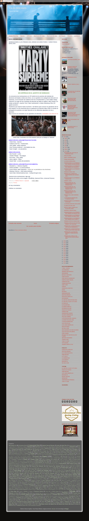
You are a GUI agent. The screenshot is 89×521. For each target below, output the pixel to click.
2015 (64, 259)
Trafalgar (61, 501)
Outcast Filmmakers (51, 489)
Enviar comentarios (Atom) (21, 230)
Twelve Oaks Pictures (13, 502)
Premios (15, 182)
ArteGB (52, 448)
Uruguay (36, 502)
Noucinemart (68, 488)
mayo (66, 143)
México (44, 486)
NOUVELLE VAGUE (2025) (70, 210)
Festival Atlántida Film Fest (41, 460)
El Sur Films (71, 456)
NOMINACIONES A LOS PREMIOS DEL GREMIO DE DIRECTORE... (72, 216)
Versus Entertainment (66, 502)
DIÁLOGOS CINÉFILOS (67, 296)
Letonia (77, 484)
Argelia (42, 448)
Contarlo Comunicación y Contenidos (61, 453)
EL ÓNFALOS (65, 303)
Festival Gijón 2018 (35, 469)
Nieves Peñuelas (44, 488)
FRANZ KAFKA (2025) (69, 159)
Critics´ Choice (31, 454)
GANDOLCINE (65, 311)
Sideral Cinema (39, 498)
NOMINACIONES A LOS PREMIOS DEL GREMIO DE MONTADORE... (72, 164)
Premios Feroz (76, 493)
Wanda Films (53, 504)
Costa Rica (12, 454)
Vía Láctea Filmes (21, 504)
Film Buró (35, 478)
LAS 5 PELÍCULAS (66, 323)
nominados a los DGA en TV (50, 113)
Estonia (43, 459)
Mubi (78, 486)
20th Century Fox (12, 445)
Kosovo (20, 484)
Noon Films (56, 488)
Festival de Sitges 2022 (69, 466)
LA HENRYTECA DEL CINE (68, 319)
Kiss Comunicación (13, 484)
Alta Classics (51, 446)
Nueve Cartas (16, 489)
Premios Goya (39, 494)
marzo (66, 147)
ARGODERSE (65, 273)
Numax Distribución (23, 489)
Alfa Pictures (38, 446)
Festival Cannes (73, 463)
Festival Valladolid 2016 (26, 476)
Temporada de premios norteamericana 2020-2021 (27, 501)
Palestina (25, 491)
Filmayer (50, 478)
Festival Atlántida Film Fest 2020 (42, 462)
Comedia (32, 453)
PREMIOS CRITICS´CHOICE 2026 (71, 221)
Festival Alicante (29, 460)
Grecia (62, 480)
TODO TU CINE (65, 341)
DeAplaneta (55, 454)
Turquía (77, 501)
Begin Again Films (68, 449)
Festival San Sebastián (43, 470)
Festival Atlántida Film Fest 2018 (14, 462)
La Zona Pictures (65, 484)
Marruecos (14, 486)
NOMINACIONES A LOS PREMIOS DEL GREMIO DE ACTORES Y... (72, 219)
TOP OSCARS (65, 342)
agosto (66, 138)
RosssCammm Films (28, 497)
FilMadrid (40, 478)
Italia (47, 482)
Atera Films (68, 448)
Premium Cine (66, 494)
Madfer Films (53, 485)
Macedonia (39, 485)
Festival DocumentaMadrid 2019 (46, 467)
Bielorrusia (22, 450)
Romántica (18, 497)
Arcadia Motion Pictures (36, 448)
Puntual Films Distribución (19, 496)
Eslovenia (20, 459)
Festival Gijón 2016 (13, 469)
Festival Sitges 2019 (27, 474)
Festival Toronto (60, 474)
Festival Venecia (14, 478)
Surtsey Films (47, 500)
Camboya (20, 452)
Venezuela (53, 502)
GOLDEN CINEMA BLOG (67, 314)
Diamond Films (63, 454)
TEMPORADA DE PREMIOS (68, 379)
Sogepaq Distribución (55, 498)
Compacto (40, 453)
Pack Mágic (69, 489)
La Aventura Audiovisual (28, 484)
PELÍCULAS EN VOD (52, 36)
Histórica (14, 481)
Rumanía (36, 497)
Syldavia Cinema (56, 500)
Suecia (11, 500)
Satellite (54, 497)
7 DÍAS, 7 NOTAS (66, 268)
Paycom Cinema (55, 491)
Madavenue (45, 485)
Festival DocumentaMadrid (22, 467)
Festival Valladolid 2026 (76, 477)
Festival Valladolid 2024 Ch (42, 477)
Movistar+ (74, 486)
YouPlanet (19, 505)
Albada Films (20, 446)
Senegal (10, 498)
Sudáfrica (78, 498)
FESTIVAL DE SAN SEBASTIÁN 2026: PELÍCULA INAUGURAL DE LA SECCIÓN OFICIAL (74, 114)
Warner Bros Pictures (63, 504)
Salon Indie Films (48, 497)
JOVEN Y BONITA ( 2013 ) (73, 84)
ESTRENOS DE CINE (66, 308)
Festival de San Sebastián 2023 (55, 466)
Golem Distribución (46, 480)
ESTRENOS (77, 36)
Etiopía (70, 459)
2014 (64, 261)
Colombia (26, 453)
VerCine (58, 502)
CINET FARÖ (65, 284)
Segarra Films (60, 497)
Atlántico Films (74, 448)
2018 (64, 253)
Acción (58, 445)
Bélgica (76, 449)
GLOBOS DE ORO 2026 (69, 205)
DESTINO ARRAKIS (66, 294)
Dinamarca (71, 454)
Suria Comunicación (38, 500)
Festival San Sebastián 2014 (71, 470)
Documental (36, 456)
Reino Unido (28, 496)
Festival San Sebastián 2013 (57, 470)
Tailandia (64, 500)
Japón (52, 482)
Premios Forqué (15, 494)
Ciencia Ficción (66, 452)
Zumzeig (38, 505)
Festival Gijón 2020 (55, 469)
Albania (24, 446)
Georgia (38, 480)
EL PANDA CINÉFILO (66, 306)
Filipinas (30, 478)
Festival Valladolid (72, 474)
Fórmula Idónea (20, 480)
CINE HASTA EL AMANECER (68, 278)
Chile (54, 452)
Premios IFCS (49, 494)
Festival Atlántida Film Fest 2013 (58, 460)
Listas (14, 485)
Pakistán (20, 491)
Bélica (10, 450)
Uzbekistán (42, 502)
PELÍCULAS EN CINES (39, 36)
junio (66, 142)
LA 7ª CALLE (65, 356)
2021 (64, 248)
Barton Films (59, 449)
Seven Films (23, 498)
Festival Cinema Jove (39, 465)
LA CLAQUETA (65, 359)
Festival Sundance (49, 474)
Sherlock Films (30, 498)
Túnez (73, 501)
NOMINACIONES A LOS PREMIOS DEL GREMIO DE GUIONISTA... (72, 167)
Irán (18, 482)
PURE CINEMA (65, 333)
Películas (72, 491)
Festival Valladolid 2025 (54, 477)
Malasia (61, 485)
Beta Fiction (16, 450)
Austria (19, 449)
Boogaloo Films (46, 450)
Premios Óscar (56, 494)
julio (66, 140)
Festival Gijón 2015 (75, 467)
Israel (42, 482)
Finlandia (60, 478)
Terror (43, 501)
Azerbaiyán (44, 449)
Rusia (41, 497)
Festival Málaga (17, 470)
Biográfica (35, 450)
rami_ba (53, 508)
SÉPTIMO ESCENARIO (67, 337)
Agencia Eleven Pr (13, 446)
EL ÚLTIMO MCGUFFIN (67, 353)
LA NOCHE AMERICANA (67, 321)
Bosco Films (52, 450)
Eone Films (71, 458)
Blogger (67, 508)
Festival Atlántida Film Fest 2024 (24, 463)
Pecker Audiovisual (64, 491)
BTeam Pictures (74, 450)
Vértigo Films (12, 504)
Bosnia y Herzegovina (60, 450)
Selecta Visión (68, 497)
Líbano (10, 485)
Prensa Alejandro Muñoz (75, 494)
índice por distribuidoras (65, 481)
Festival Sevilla (76, 473)
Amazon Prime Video (60, 446)
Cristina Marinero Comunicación (21, 454)
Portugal (58, 493)
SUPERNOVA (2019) (72, 77)
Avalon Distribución (28, 449)
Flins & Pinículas (12, 480)
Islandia (37, 482)
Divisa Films (17, 456)
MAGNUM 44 (65, 361)
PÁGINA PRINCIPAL (13, 36)
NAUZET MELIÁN (66, 376)
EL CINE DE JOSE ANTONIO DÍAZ (69, 299)
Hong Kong (27, 481)
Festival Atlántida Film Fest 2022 (70, 462)
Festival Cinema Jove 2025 (49, 465)
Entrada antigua (54, 223)
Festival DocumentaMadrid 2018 (33, 467)
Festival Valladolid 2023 (17, 477)
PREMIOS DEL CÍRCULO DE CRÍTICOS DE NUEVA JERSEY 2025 (71, 237)
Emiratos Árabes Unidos (58, 458)
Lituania (19, 485)
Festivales (23, 478)
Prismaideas (11, 496)
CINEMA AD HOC (66, 281)
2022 (64, 246)
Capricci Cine (36, 452)
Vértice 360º (75, 502)
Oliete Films (39, 489)
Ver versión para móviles (33, 226)
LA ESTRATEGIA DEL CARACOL (69, 318)
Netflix (37, 488)
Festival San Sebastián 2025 (50, 473)
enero (66, 151)
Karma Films (63, 482)
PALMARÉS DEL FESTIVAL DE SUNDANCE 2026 (71, 153)
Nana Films (22, 488)
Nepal (33, 488)
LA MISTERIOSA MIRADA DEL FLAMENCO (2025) (71, 198)
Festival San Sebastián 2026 (65, 473)
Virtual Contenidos (28, 504)
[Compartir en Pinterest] (37, 180)
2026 (64, 136)
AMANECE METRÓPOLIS (67, 271)
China (59, 452)
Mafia (58, 485)
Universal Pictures (28, 502)
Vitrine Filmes (35, 504)
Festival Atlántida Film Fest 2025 (38, 463)
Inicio (35, 223)
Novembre (74, 488)
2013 (64, 263)
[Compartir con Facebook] (36, 180)
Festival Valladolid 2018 (52, 476)
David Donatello (48, 454)
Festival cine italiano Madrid (14, 465)
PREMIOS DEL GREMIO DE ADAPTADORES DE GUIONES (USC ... (71, 175)
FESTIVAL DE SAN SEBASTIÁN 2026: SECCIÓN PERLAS (72, 99)
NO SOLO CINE (65, 328)
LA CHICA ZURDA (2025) (69, 161)
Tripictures (67, 501)
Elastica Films (18, 458)
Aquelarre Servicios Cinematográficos (17, 448)
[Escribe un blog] (33, 180)
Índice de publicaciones (45, 481)
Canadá (29, 452)
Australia (14, 449)
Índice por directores (55, 481)
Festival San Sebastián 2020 (19, 473)
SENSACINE (64, 378)
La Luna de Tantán (47, 484)
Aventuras (37, 449)
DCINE (63, 289)
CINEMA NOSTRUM (66, 283)
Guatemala (74, 480)
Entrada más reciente (15, 223)
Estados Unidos (35, 459)
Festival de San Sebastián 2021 (22, 466)
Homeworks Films (21, 481)
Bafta (53, 449)
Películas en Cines (13, 493)
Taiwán (68, 500)
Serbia (14, 498)
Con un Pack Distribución (48, 453)
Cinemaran (15, 453)
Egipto (66, 456)
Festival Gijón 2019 (45, 469)
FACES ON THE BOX (66, 310)
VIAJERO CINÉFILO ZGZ (67, 344)
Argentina (47, 448)
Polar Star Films (46, 493)
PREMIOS (69, 36)
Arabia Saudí (27, 448)
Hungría (33, 481)
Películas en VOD (25, 493)
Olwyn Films (45, 489)
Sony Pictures (63, 498)
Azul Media (49, 449)
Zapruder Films (24, 505)
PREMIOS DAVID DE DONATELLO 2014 (72, 67)
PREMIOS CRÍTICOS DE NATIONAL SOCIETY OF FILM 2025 (72, 224)
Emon (66, 458)
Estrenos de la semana (52, 459)
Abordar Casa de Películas (48, 445)
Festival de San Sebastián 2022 (38, 466)
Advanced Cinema (72, 445)
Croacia (38, 454)
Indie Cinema (77, 481)
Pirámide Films (38, 493)
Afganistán (78, 445)
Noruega (61, 488)
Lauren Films (72, 484)
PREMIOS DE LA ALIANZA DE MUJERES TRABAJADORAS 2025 (71, 233)
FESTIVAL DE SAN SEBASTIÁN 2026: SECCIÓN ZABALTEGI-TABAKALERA (73, 107)
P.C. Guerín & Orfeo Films (61, 489)
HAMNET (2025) (68, 180)
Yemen (14, 505)
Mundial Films (11, 488)
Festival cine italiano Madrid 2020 (27, 465)
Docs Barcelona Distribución (26, 456)
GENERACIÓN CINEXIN (67, 313)
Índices (71, 481)
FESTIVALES (62, 36)
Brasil (67, 450)
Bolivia (41, 450)
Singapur (45, 498)
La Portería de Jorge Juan (56, 484)
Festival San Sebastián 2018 (61, 471)
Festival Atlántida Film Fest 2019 (27, 462)
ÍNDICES (22, 36)
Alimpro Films (45, 446)
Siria (49, 498)
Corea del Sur (72, 453)
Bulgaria (10, 452)
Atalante (63, 448)
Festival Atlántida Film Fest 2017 (72, 460)
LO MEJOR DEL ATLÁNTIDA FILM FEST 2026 (74, 92)
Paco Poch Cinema (76, 489)
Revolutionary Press (73, 496)
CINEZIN (64, 286)
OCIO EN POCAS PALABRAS (68, 331)
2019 (64, 252)
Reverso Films (65, 496)
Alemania (29, 446)
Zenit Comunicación (32, 505)
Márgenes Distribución (72, 485)
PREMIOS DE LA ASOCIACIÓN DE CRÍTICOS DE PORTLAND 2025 (72, 229)
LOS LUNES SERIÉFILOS (67, 325)
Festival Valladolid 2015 (14, 476)
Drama (44, 456)
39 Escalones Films (22, 445)
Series (18, 498)
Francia (26, 480)
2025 (64, 241)
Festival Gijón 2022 (63, 469)
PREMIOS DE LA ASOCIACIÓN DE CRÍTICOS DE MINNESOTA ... (72, 226)
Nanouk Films (28, 488)
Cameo (25, 452)
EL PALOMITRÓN (66, 305)
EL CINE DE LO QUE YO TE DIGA (69, 301)
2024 (64, 242)
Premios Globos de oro (27, 494)
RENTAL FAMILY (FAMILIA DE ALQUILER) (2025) (71, 208)
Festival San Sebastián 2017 (45, 471)
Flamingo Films (76, 478)
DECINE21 (64, 291)
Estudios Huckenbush (63, 459)
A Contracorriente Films (33, 445)
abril (66, 145)
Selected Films (76, 497)
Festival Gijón (64, 467)
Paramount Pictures (38, 491)
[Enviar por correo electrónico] (32, 180)
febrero (66, 149)
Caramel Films (43, 452)
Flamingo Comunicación (68, 478)
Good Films (56, 480)
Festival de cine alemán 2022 (70, 465)
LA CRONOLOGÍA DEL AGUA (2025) (72, 203)
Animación (72, 446)
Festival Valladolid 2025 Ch (66, 477)
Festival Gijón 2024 (72, 469)
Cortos (79, 453)
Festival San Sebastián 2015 (15, 471)
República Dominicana (57, 496)
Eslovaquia (14, 459)
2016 (64, 257)
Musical (16, 488)
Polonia (52, 493)
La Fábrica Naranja (39, 484)
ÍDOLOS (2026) (67, 155)
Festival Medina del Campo (30, 470)
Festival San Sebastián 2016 (30, 471)
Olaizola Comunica (32, 489)
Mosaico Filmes (67, 486)
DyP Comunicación (55, 456)
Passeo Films (48, 491)
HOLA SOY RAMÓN (66, 316)
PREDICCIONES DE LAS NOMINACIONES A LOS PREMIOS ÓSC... (70, 183)
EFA (62, 456)
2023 (64, 244)
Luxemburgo (32, 485)
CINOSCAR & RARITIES (67, 288)
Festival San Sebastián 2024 (35, 473)
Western (72, 504)
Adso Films (64, 445)
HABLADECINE (65, 354)
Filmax (45, 478)
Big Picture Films (28, 450)
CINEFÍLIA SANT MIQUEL (67, 279)
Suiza (17, 500)
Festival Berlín (62, 463)
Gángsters (33, 480)
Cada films (16, 452)
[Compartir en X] (35, 180)
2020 (64, 250)
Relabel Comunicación (39, 496)
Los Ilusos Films (25, 485)
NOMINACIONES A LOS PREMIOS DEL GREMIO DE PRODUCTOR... (72, 213)
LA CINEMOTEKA (66, 358)
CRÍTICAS (29, 36)
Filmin (54, 478)
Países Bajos (13, 491)
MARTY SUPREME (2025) (70, 157)
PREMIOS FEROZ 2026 (69, 171)
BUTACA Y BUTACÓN (66, 274)
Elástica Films (25, 458)
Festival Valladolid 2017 (39, 476)
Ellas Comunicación (39, 458)
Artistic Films (57, 448)
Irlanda (23, 482)
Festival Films (56, 467)
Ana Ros (66, 446)
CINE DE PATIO (65, 276)
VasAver (47, 502)
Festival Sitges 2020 (39, 474)
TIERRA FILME (65, 339)
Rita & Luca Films (12, 497)
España (25, 459)
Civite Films (21, 453)
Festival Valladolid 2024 (29, 477)
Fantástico (16, 460)
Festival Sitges (15, 474)
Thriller (48, 501)
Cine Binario (74, 452)
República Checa (48, 496)
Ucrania (20, 502)
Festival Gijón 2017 (24, 469)
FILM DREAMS (17, 8)
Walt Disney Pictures (43, 504)
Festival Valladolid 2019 (65, 476)
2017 (64, 255)
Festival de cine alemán (60, 465)
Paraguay (30, 491)
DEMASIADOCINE (66, 293)
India (38, 481)
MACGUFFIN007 (65, 326)
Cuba (43, 454)
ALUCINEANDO (65, 269)
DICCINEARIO (65, 298)
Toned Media (56, 501)
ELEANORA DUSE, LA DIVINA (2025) (72, 127)
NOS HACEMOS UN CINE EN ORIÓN (70, 330)
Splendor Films (72, 498)
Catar (50, 452)
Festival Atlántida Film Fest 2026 (51, 463)
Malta (65, 485)
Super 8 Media (30, 500)
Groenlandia (68, 480)
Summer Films (22, 500)
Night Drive (50, 488)
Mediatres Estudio (38, 486)
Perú (33, 493)
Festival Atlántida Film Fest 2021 (56, 462)
